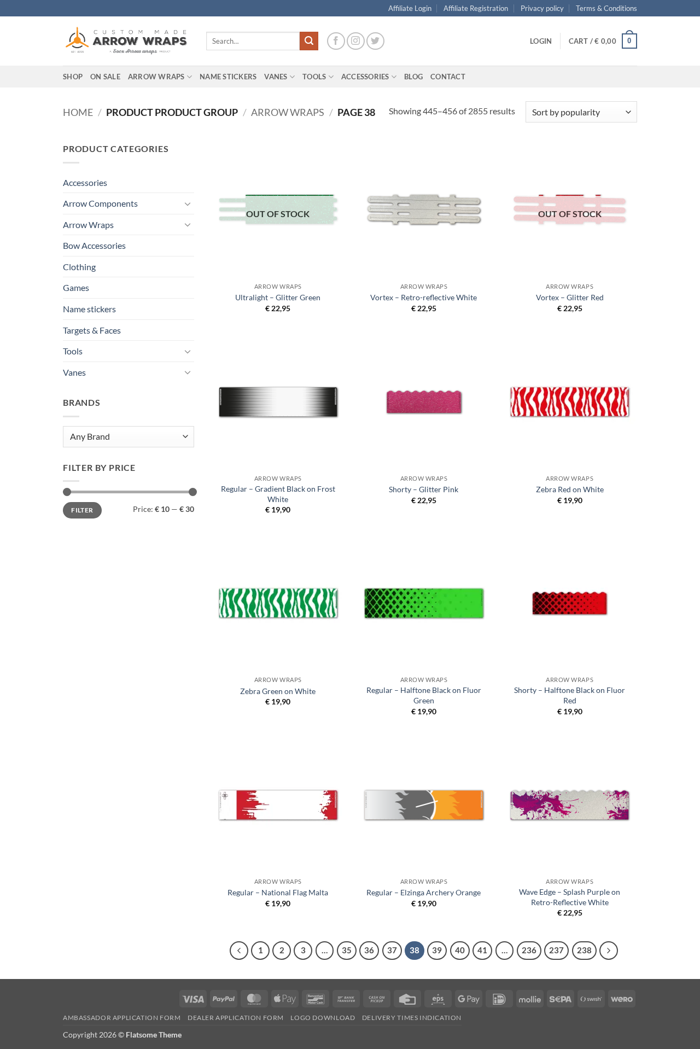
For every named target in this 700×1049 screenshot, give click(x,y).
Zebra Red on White (570, 489)
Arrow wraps (287, 112)
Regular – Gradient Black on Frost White (278, 494)
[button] (541, 41)
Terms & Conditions (606, 8)
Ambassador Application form (122, 1017)
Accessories (85, 182)
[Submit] (309, 41)
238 (584, 950)
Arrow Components (100, 203)
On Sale (105, 76)
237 (556, 950)
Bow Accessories (94, 245)
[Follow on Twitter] (375, 41)
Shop (73, 76)
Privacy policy (542, 8)
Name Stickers (228, 76)
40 (460, 950)
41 (482, 950)
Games (76, 287)
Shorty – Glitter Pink (423, 489)
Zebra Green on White (278, 691)
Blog (413, 76)
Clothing (79, 266)
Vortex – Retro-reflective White (423, 297)
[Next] (608, 950)
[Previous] (239, 950)
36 (369, 950)
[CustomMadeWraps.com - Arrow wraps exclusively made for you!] (126, 41)
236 (529, 950)
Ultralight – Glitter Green (277, 297)
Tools (314, 76)
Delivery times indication (412, 1017)
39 (437, 950)
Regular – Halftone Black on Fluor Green (423, 695)
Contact (447, 76)
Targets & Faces (92, 330)
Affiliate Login (409, 8)
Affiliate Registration (476, 8)
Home (78, 112)
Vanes (74, 372)
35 (347, 950)
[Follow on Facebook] (336, 41)
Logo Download (322, 1017)
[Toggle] (187, 203)
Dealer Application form (236, 1017)
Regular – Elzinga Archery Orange (423, 892)
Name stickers (89, 309)
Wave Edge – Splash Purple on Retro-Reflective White (569, 897)
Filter (82, 510)
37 (392, 950)
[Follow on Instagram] (356, 41)
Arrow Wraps (88, 224)
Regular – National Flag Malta (278, 892)
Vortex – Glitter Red (570, 297)
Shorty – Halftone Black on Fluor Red (569, 695)
